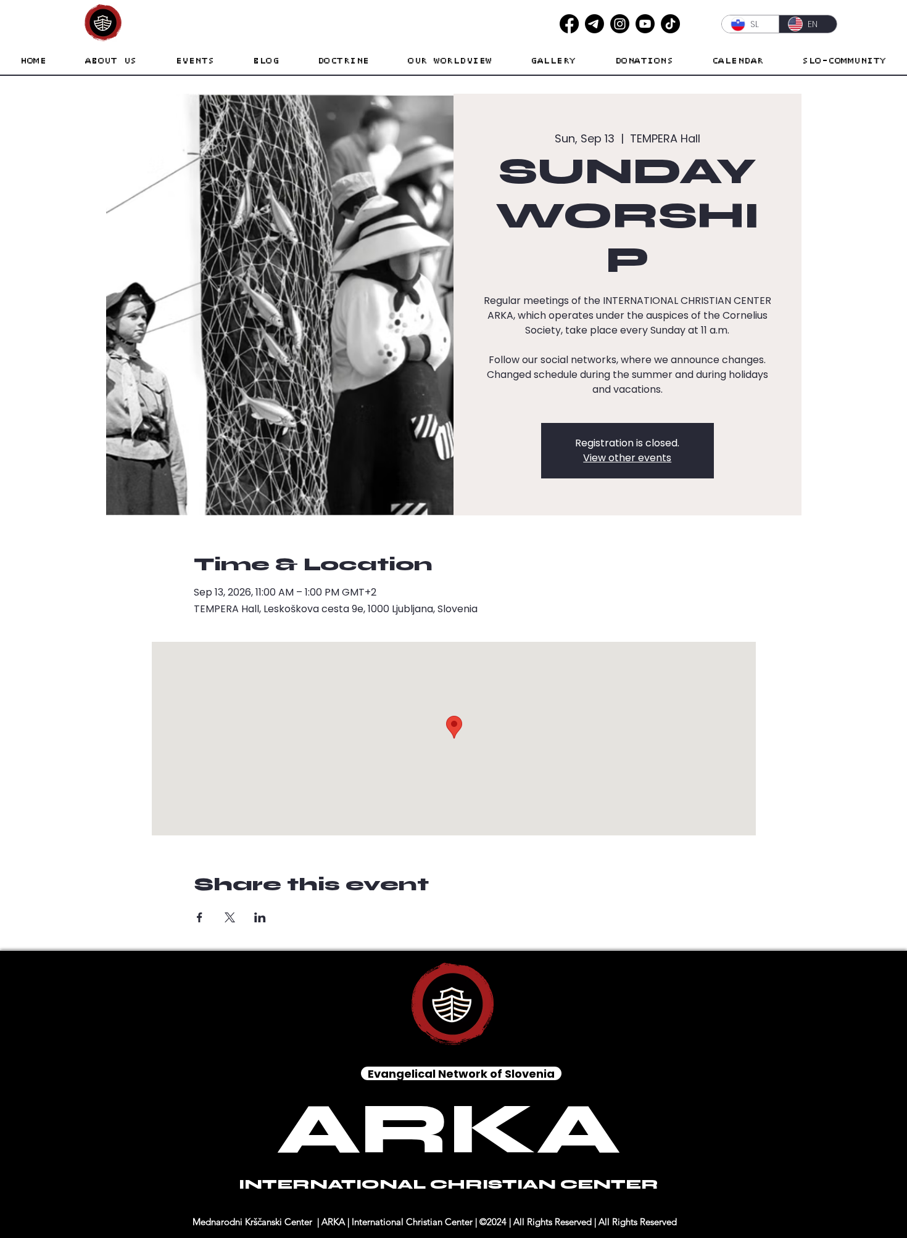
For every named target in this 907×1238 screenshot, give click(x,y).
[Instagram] (619, 23)
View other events (627, 458)
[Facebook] (569, 23)
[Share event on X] (230, 917)
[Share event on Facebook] (199, 917)
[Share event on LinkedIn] (260, 917)
